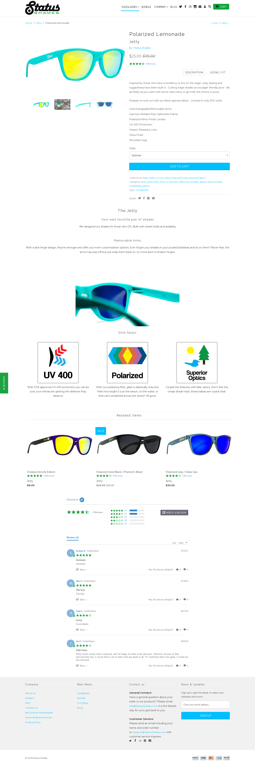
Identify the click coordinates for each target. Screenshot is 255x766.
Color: (132, 148)
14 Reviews (48, 475)
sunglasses (135, 185)
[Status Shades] (49, 8)
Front (160, 177)
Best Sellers (149, 177)
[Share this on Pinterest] (148, 198)
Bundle (146, 7)
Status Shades (142, 47)
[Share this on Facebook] (143, 198)
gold (149, 181)
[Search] (209, 7)
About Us (30, 693)
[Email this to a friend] (153, 198)
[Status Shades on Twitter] (180, 7)
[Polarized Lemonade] (75, 63)
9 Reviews (117, 475)
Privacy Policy (33, 722)
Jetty (39, 23)
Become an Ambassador (39, 712)
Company (161, 7)
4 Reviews (150, 63)
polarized (172, 181)
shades (195, 181)
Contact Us (31, 707)
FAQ (27, 702)
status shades (214, 181)
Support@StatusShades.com (149, 732)
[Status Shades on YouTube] (190, 7)
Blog (173, 7)
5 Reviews (187, 475)
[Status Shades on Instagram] (195, 7)
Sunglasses (130, 7)
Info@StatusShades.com (143, 706)
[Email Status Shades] (200, 7)
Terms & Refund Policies (38, 717)
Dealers (29, 698)
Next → (226, 23)
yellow (146, 185)
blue (143, 181)
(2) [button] (125, 510)
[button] (174, 512)
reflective (184, 181)
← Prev (214, 23)
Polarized (176, 177)
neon (163, 181)
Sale (185, 177)
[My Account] (204, 7)
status (203, 181)
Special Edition (197, 177)
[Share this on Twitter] (139, 198)
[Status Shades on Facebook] (185, 7)
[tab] (73, 538)
